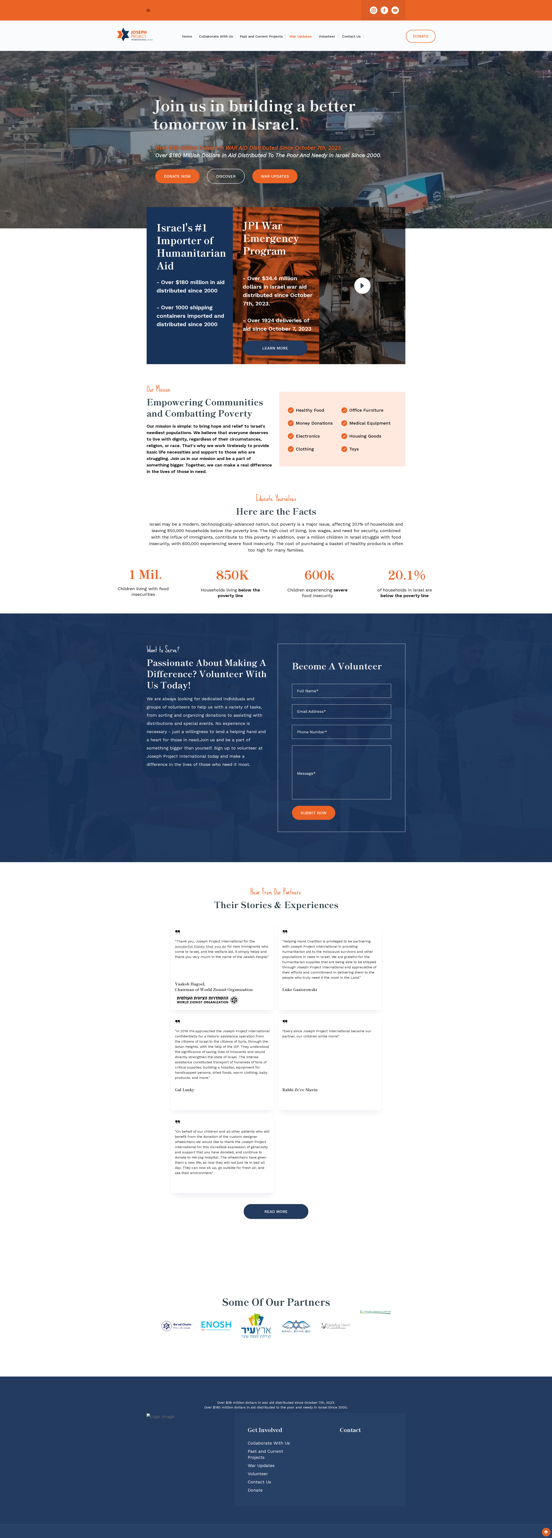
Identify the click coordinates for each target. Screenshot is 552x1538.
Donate (421, 36)
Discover (226, 176)
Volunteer (327, 36)
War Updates (301, 36)
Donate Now (177, 176)
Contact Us (351, 36)
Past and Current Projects (261, 36)
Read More (276, 1211)
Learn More (275, 348)
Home (187, 36)
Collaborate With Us (216, 36)
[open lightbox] (362, 286)
